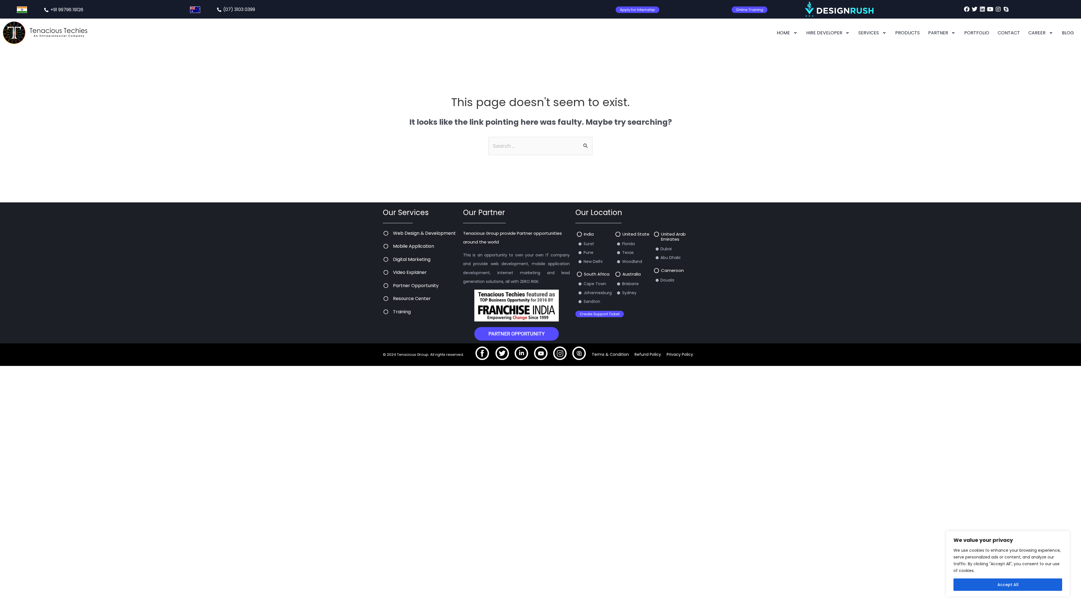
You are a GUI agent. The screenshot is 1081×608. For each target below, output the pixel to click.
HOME (783, 33)
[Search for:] (540, 145)
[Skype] (1006, 9)
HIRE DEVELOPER (824, 33)
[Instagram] (998, 9)
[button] (787, 32)
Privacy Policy (680, 354)
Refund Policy (648, 354)
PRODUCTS (907, 33)
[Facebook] (967, 9)
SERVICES (868, 33)
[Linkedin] (982, 9)
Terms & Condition (610, 354)
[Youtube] (990, 9)
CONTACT (1009, 33)
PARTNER (938, 33)
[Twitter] (974, 9)
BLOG (1068, 33)
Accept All (1008, 584)
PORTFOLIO (976, 33)
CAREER (1037, 33)
